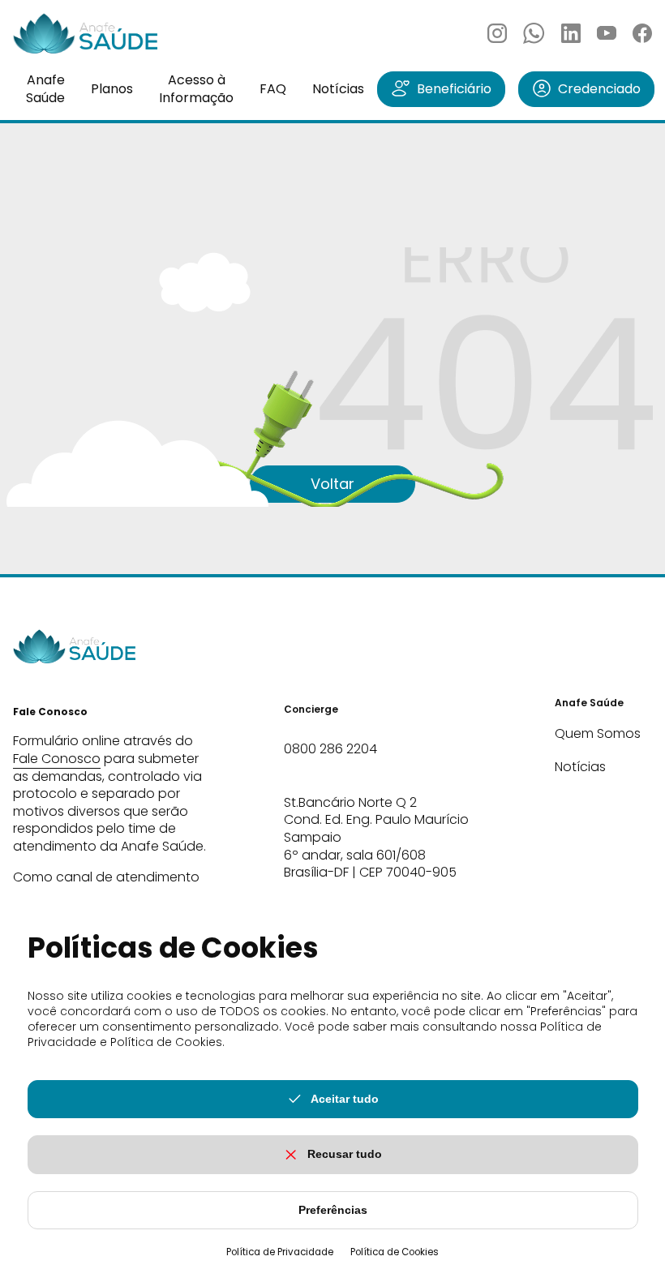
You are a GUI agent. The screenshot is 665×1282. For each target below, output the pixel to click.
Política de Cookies (394, 1252)
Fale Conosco (57, 758)
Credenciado (599, 88)
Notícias (338, 88)
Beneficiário (454, 88)
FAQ (273, 88)
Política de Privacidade (279, 1252)
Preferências (332, 1209)
